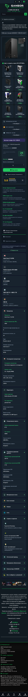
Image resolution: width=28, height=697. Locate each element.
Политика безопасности (7, 660)
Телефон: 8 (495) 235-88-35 (8, 666)
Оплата (3, 659)
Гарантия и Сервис (10, 241)
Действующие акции (6, 647)
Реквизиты (4, 653)
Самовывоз (4, 662)
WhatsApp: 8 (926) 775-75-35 (8, 668)
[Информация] (15, 2)
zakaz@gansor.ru (14, 628)
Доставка (3, 657)
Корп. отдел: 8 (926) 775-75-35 (9, 671)
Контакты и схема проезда (8, 651)
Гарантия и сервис (5, 650)
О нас (2, 648)
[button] (14, 10)
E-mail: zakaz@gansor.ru (7, 669)
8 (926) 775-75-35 (14, 633)
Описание (8, 236)
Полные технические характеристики (10, 231)
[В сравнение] (24, 41)
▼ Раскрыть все (14, 250)
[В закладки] (24, 39)
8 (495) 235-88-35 (14, 624)
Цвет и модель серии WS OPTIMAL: (14, 63)
